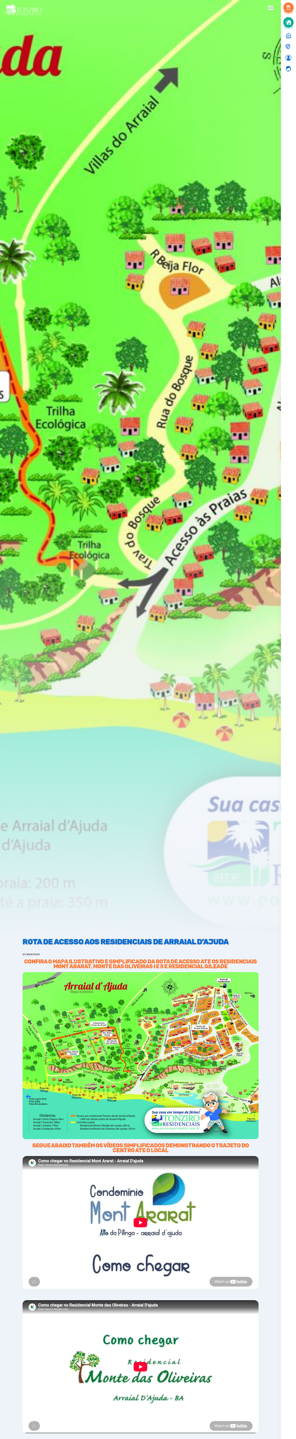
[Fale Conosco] (288, 68)
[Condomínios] (288, 46)
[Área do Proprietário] (288, 57)
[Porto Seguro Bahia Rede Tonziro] (288, 35)
